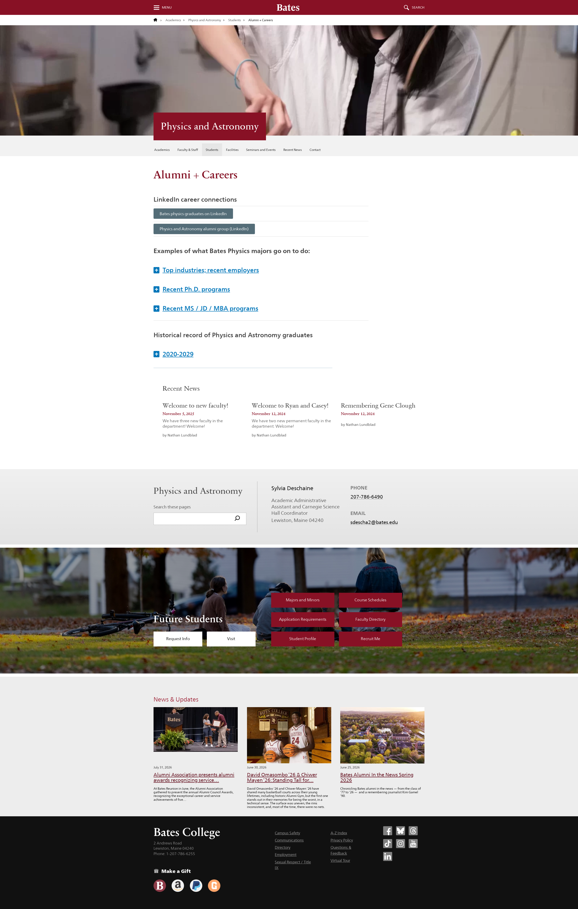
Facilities (232, 150)
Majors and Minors (302, 600)
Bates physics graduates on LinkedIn (193, 213)
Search (418, 7)
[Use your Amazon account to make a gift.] (178, 885)
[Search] (237, 519)
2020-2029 (174, 354)
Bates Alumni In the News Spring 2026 (376, 777)
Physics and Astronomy (204, 20)
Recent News (292, 150)
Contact (315, 150)
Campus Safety (287, 833)
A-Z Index (339, 833)
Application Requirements (302, 619)
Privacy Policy (342, 840)
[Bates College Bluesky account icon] (400, 830)
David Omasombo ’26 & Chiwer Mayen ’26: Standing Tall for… (282, 777)
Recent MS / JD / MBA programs (206, 308)
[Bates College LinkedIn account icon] (387, 856)
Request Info (178, 639)
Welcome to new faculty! (195, 405)
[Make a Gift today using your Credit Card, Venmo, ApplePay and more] (160, 885)
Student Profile (302, 639)
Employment (285, 854)
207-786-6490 (366, 497)
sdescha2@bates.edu (374, 522)
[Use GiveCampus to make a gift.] (214, 885)
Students (234, 20)
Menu (167, 7)
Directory (282, 847)
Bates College (187, 832)
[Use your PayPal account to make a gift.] (196, 885)
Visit (231, 639)
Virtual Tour (340, 860)
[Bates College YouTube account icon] (413, 843)
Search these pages (172, 506)
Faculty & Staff (187, 150)
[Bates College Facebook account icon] (387, 830)
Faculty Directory (370, 619)
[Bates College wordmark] (288, 7)
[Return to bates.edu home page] (158, 20)
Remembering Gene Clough (378, 405)
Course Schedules (370, 600)
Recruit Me (370, 639)
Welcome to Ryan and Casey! (290, 405)
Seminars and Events (261, 150)
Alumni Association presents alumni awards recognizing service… (194, 777)
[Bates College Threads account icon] (413, 830)
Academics (173, 20)
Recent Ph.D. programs (192, 289)
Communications (289, 840)
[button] (261, 270)
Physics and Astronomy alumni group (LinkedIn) (204, 228)
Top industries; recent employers (207, 270)
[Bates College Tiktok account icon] (387, 843)
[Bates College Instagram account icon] (400, 843)
